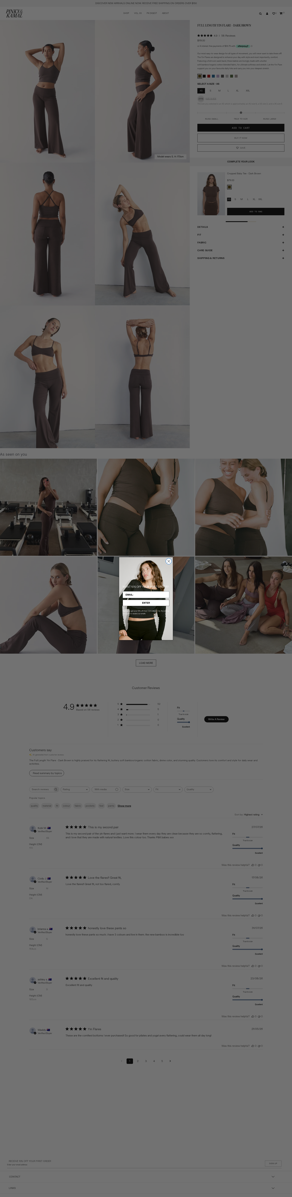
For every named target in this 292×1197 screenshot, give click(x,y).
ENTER (146, 602)
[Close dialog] (169, 561)
